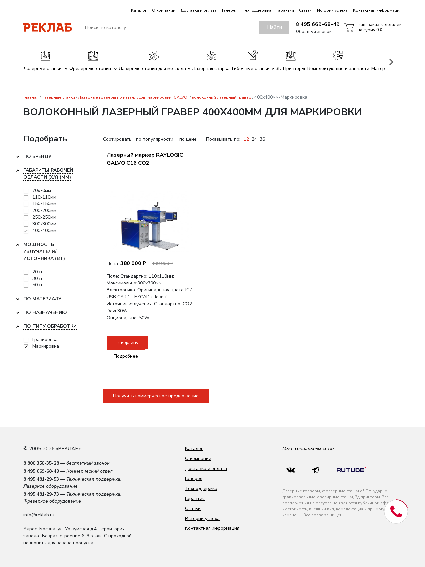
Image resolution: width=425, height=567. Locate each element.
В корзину (127, 342)
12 (246, 139)
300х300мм (44, 224)
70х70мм (41, 190)
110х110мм (44, 197)
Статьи (305, 10)
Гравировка (45, 339)
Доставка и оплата (199, 10)
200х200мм (44, 210)
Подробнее (126, 356)
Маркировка (45, 346)
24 (254, 139)
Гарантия (285, 10)
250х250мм (44, 217)
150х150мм (44, 204)
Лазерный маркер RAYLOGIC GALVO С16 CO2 (145, 159)
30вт (37, 278)
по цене (188, 139)
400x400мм (44, 230)
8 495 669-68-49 (318, 24)
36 (262, 139)
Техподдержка (257, 10)
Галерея (230, 10)
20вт (37, 272)
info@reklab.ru (38, 515)
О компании (163, 10)
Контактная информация (377, 10)
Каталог (139, 10)
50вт (37, 285)
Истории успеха (332, 10)
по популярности (154, 139)
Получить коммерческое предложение (156, 396)
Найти (274, 27)
